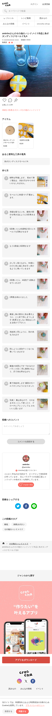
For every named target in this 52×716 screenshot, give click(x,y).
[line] (34, 506)
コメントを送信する (26, 441)
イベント (26, 24)
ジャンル (10, 18)
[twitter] (18, 506)
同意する (22, 711)
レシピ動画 (26, 18)
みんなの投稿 (8, 24)
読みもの (43, 18)
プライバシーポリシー (35, 705)
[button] (4, 100)
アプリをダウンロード (26, 660)
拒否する (8, 711)
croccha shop (43, 24)
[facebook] (26, 506)
